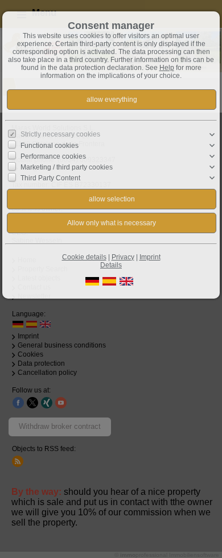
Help (166, 68)
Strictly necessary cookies (60, 134)
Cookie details (84, 257)
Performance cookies (53, 156)
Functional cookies (49, 146)
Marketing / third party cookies (66, 167)
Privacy (123, 257)
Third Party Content (50, 178)
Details (111, 265)
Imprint (150, 257)
